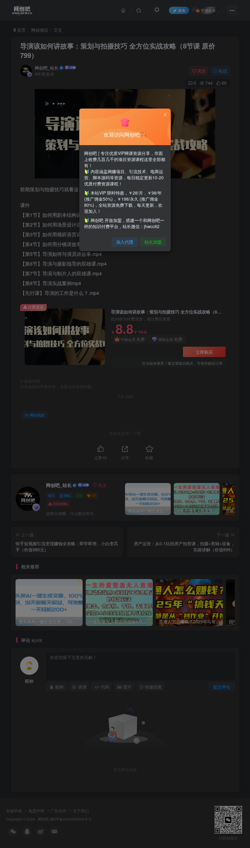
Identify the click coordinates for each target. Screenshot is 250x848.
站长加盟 (153, 242)
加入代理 (124, 242)
